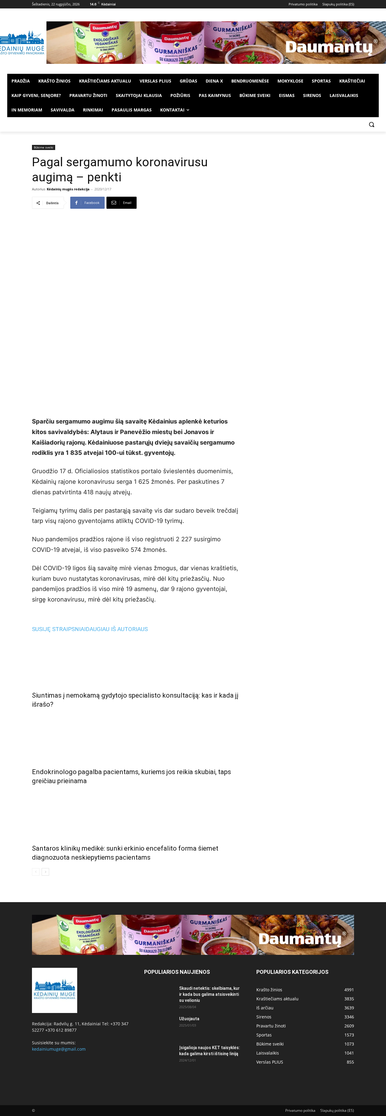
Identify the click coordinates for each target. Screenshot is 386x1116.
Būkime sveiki (43, 147)
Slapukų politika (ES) (337, 1110)
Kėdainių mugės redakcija (68, 189)
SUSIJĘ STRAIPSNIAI (59, 629)
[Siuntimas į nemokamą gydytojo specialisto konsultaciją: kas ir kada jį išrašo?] (137, 660)
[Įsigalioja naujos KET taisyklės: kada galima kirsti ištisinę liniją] (159, 1055)
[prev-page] (36, 872)
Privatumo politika (300, 1110)
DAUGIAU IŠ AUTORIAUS (117, 629)
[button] (371, 124)
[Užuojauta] (159, 1026)
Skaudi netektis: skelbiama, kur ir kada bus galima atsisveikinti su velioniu (209, 994)
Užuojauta (189, 1018)
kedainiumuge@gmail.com (59, 1049)
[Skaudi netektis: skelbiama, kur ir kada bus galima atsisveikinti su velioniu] (159, 995)
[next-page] (45, 872)
